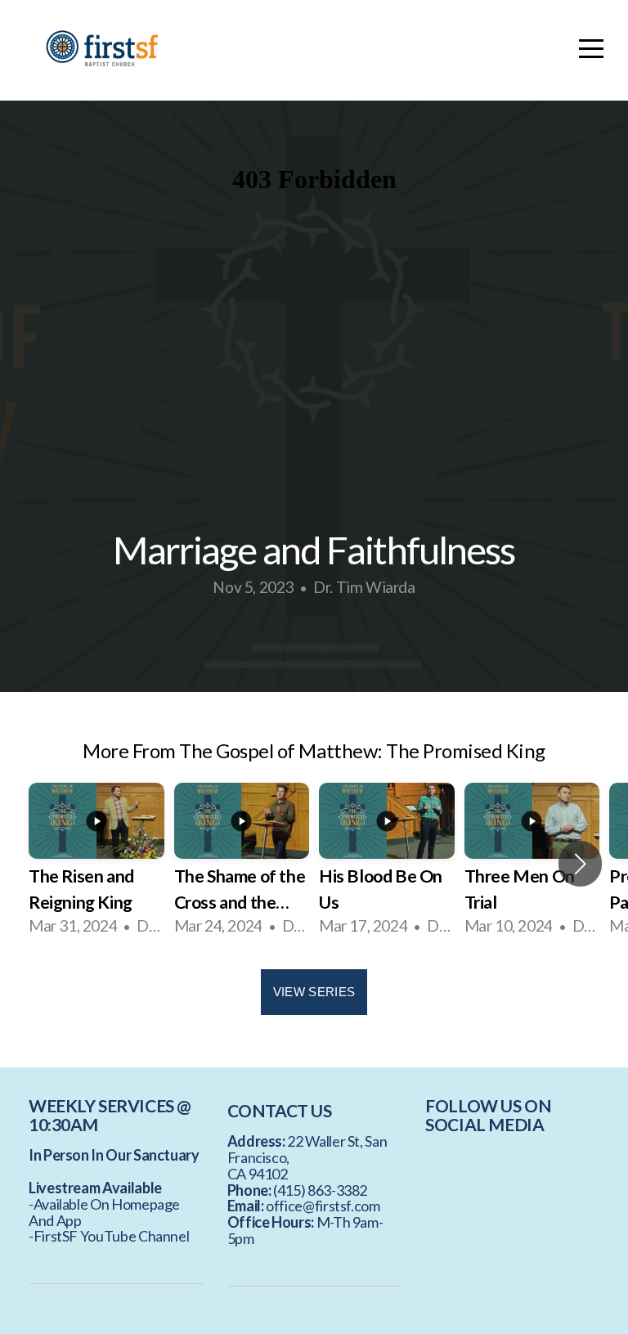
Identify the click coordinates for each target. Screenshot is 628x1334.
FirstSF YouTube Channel (112, 1236)
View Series (314, 992)
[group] (96, 864)
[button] (580, 864)
